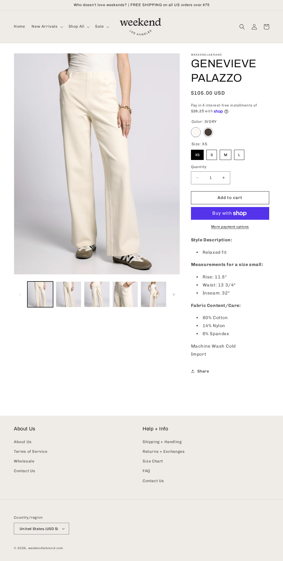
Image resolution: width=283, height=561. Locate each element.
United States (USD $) (39, 529)
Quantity (199, 167)
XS (197, 155)
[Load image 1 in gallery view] (40, 294)
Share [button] (203, 371)
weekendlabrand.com (45, 548)
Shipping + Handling (162, 442)
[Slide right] (174, 294)
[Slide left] (20, 294)
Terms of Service (31, 451)
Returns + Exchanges (164, 451)
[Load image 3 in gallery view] (97, 294)
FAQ (146, 471)
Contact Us (24, 471)
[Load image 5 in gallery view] (153, 294)
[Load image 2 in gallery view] (69, 294)
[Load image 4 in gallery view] (125, 294)
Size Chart (153, 461)
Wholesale (24, 461)
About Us (23, 442)
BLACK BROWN (208, 132)
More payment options (230, 227)
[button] (46, 26)
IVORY (196, 132)
